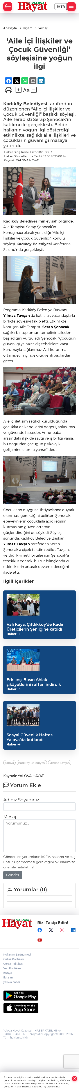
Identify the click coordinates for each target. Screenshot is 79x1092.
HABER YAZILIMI (45, 1030)
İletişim (8, 977)
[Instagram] (62, 930)
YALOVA (22, 160)
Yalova (9, 762)
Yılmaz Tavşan (60, 762)
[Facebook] (39, 930)
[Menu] (71, 6)
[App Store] (39, 1008)
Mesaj (9, 816)
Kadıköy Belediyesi (25, 103)
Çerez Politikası (13, 963)
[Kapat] (74, 1078)
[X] (51, 930)
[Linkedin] (73, 930)
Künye (7, 973)
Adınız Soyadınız (21, 799)
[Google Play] (39, 995)
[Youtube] (39, 940)
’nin (42, 221)
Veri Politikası (12, 968)
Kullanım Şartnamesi (17, 954)
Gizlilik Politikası (13, 959)
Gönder (12, 875)
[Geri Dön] (7, 6)
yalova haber (11, 982)
